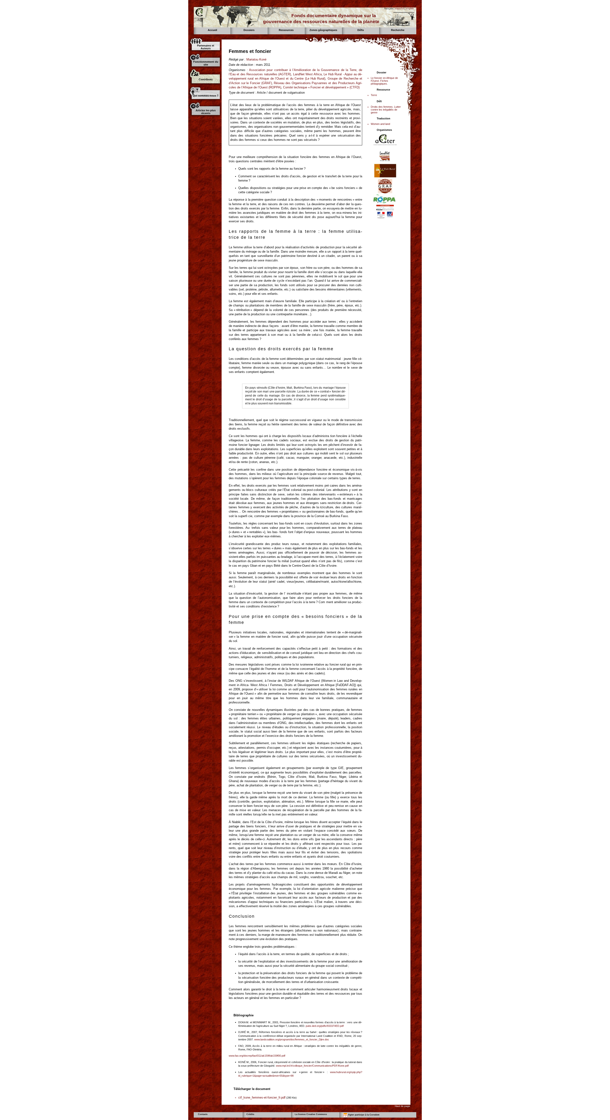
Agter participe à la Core (363, 1115)
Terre (374, 95)
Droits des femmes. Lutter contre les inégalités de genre (386, 109)
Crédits (250, 1114)
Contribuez (206, 79)
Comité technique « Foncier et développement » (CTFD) (321, 87)
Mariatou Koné (256, 59)
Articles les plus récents (206, 112)
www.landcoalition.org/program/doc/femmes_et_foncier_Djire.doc (291, 1039)
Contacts (203, 1114)
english (410, 8)
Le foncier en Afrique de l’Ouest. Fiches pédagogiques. (384, 80)
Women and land (380, 123)
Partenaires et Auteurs (205, 47)
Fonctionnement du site (205, 63)
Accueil (212, 30)
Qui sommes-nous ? (206, 95)
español (399, 8)
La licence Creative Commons (311, 1114)
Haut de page (402, 1106)
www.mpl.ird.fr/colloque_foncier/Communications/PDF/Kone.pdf (312, 1065)
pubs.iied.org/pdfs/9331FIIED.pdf (325, 1025)
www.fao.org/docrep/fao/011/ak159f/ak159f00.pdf (257, 1055)
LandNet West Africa (307, 74)
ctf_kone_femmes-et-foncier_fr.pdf (261, 1097)
